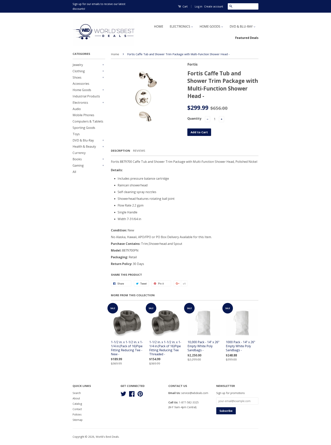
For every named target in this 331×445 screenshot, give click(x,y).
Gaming (78, 165)
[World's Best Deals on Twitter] (123, 393)
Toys (76, 134)
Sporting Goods (84, 128)
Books (77, 159)
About (76, 398)
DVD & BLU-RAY (241, 26)
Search (77, 393)
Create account (213, 6)
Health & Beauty (84, 146)
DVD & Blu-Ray (83, 140)
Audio (77, 109)
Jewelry (78, 65)
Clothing (79, 71)
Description (120, 150)
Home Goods (82, 90)
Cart (185, 6)
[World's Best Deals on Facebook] (132, 393)
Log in (198, 6)
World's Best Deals (107, 436)
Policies (77, 414)
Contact (77, 409)
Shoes (77, 77)
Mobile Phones (83, 115)
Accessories (81, 83)
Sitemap (78, 420)
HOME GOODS (210, 26)
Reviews (139, 150)
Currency (79, 153)
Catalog (77, 404)
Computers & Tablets (88, 121)
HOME (158, 26)
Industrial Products (86, 96)
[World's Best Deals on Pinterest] (140, 393)
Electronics (80, 102)
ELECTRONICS (180, 26)
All (74, 172)
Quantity (194, 118)
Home (115, 54)
